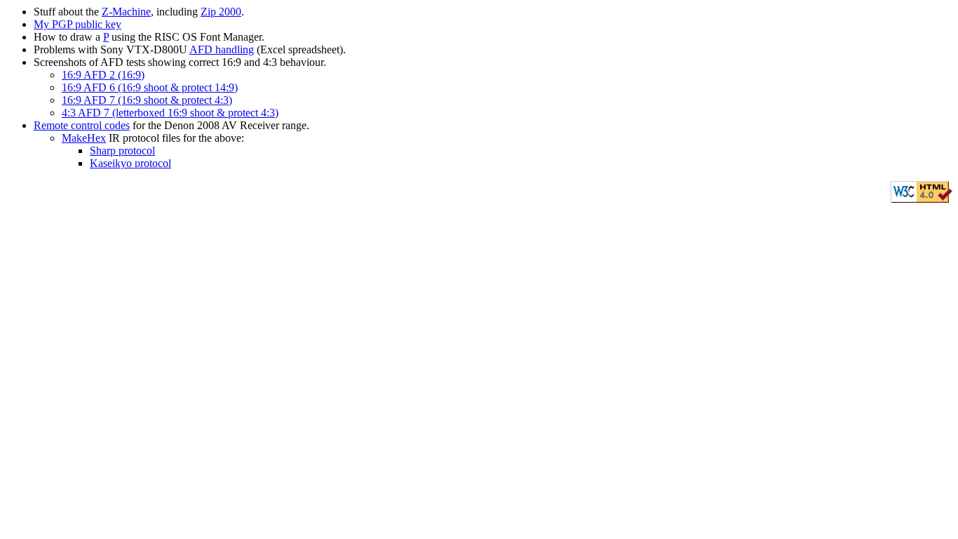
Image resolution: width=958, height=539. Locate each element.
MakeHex (84, 138)
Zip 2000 (221, 12)
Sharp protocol (122, 151)
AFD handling (221, 49)
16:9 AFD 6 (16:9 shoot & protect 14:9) (150, 87)
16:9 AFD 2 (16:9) (103, 75)
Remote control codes (82, 125)
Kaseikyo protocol (130, 163)
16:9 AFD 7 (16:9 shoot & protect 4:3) (147, 100)
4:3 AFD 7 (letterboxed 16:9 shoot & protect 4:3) (170, 113)
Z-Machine (126, 12)
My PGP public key (77, 24)
